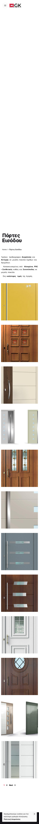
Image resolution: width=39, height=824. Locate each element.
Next (11, 785)
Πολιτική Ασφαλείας (12, 819)
